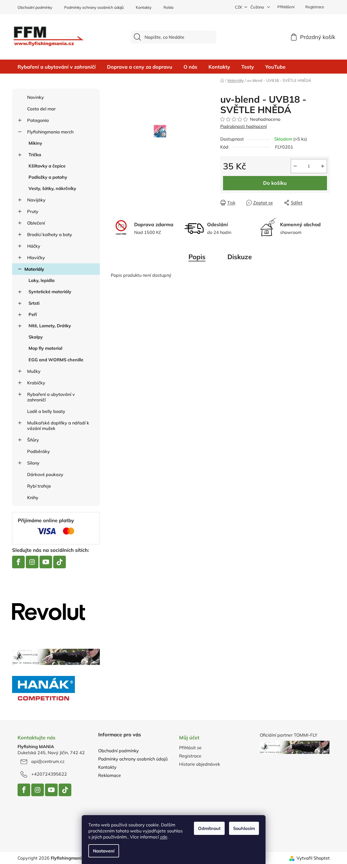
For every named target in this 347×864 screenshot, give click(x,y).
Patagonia (38, 120)
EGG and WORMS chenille (56, 359)
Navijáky (36, 200)
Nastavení (103, 851)
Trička (35, 154)
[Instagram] (32, 562)
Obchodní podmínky (35, 7)
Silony (33, 463)
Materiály (34, 269)
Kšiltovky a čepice (47, 166)
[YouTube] (46, 562)
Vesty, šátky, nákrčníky (52, 188)
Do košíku (275, 183)
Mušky (34, 371)
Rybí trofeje (39, 486)
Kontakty (143, 7)
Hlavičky (36, 257)
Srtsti (34, 303)
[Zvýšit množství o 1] (322, 166)
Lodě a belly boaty (46, 411)
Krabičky (36, 382)
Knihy (32, 497)
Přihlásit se (190, 747)
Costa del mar (41, 108)
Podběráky (38, 451)
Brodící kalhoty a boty (49, 234)
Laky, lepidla (42, 280)
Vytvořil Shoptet (313, 858)
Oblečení (36, 223)
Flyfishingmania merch (50, 132)
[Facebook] (18, 562)
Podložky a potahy (48, 177)
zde (163, 837)
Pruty (32, 211)
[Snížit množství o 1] (295, 166)
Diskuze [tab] (239, 257)
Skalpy (36, 337)
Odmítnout (209, 828)
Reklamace (173, 7)
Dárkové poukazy (45, 474)
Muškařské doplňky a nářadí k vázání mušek (58, 425)
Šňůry (33, 440)
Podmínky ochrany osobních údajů (94, 7)
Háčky (33, 246)
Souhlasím (244, 828)
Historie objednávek (199, 764)
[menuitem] (56, 67)
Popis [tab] (196, 257)
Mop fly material (45, 348)
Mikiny (35, 143)
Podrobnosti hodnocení (243, 126)
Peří (33, 314)
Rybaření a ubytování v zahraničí (51, 397)
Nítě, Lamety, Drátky (50, 325)
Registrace (314, 6)
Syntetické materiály (50, 291)
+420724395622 (49, 774)
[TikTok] (59, 562)
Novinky (35, 97)
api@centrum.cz (47, 761)
